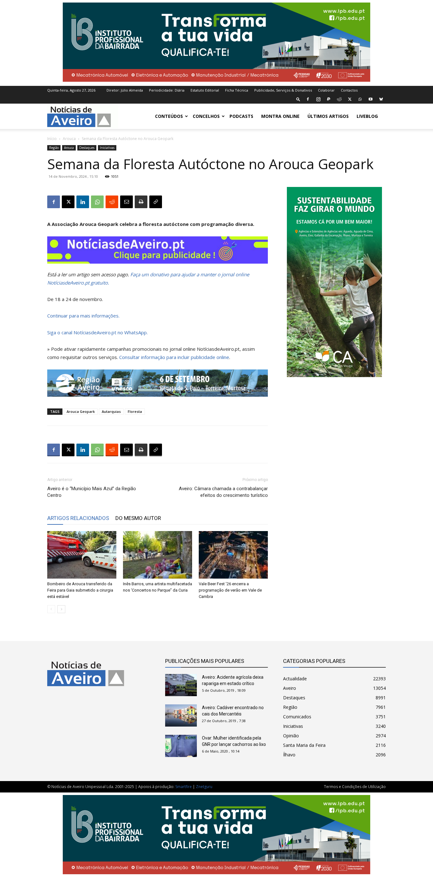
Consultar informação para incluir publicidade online (174, 357)
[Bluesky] (381, 99)
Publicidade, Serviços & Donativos (283, 90)
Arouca (69, 138)
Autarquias (111, 411)
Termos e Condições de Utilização (355, 786)
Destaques (86, 147)
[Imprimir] (141, 202)
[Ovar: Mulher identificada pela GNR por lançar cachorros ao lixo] (181, 746)
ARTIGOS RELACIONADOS (78, 518)
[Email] (126, 202)
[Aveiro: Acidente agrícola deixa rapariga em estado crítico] (181, 685)
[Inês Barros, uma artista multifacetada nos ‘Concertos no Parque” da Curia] (157, 555)
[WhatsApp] (360, 99)
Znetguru (204, 786)
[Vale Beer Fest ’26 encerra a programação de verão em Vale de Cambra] (233, 555)
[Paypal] (328, 99)
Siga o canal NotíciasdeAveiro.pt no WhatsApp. (97, 332)
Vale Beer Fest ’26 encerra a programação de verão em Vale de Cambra (230, 590)
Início (52, 138)
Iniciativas (107, 147)
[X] (349, 99)
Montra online (280, 116)
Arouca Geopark (81, 411)
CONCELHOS (206, 116)
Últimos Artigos (328, 116)
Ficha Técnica (236, 90)
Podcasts (241, 116)
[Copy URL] (155, 202)
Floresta (135, 411)
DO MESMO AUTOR (138, 518)
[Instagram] (318, 99)
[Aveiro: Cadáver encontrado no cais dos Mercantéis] (181, 715)
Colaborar (326, 90)
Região (54, 147)
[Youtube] (370, 99)
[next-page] (61, 609)
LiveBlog (367, 116)
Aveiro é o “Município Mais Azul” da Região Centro (91, 492)
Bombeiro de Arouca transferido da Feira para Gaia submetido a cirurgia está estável (80, 590)
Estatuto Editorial (205, 90)
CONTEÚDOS (169, 116)
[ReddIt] (112, 202)
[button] (298, 99)
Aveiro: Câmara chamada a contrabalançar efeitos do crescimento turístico (223, 492)
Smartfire (183, 786)
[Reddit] (339, 99)
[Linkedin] (82, 202)
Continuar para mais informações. (83, 315)
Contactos (349, 90)
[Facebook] (308, 99)
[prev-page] (51, 609)
